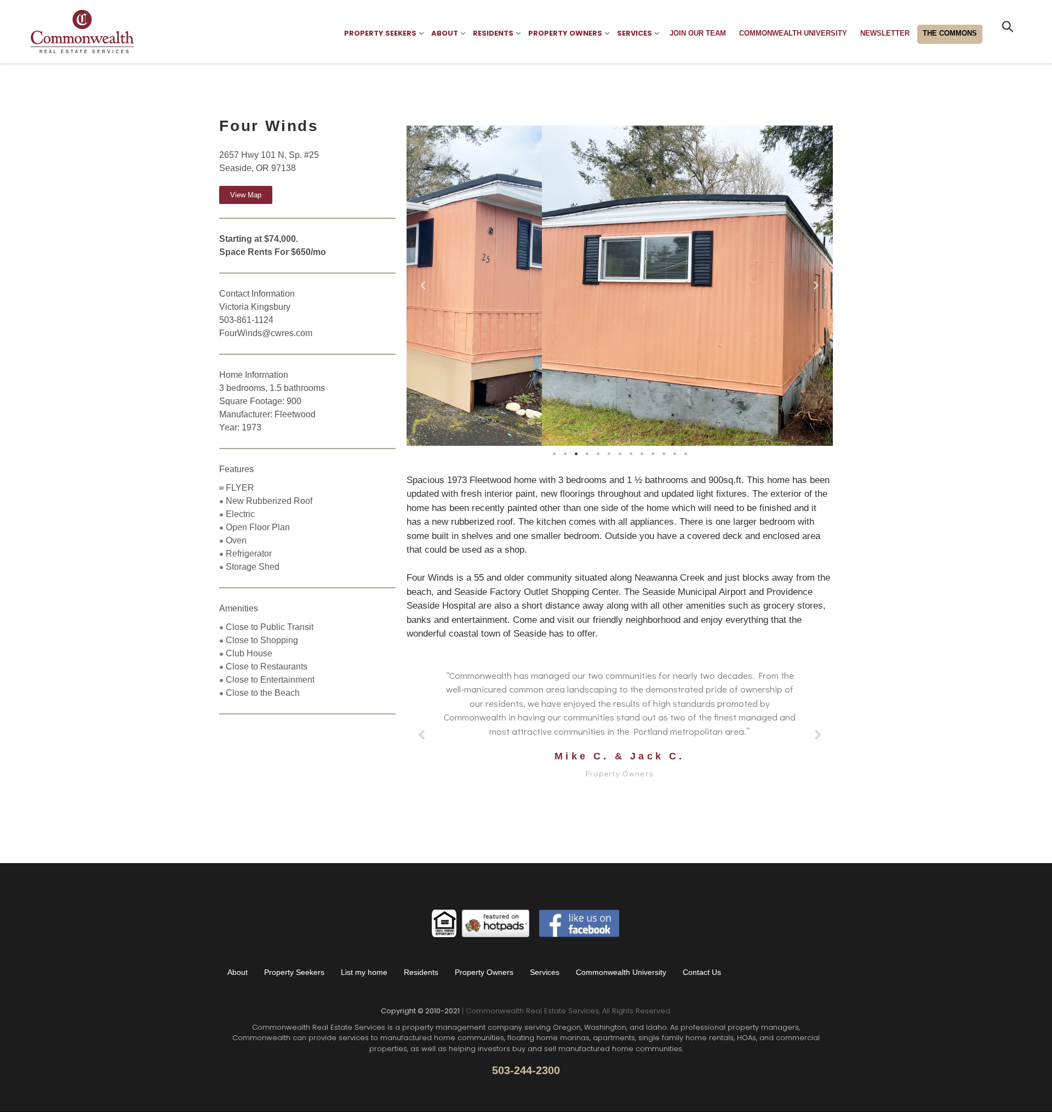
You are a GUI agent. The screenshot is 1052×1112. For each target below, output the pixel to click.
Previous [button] (423, 282)
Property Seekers (294, 972)
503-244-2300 (526, 1070)
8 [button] (630, 454)
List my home (364, 972)
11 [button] (663, 454)
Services (544, 972)
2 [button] (564, 454)
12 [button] (674, 454)
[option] (620, 286)
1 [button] (553, 454)
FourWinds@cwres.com (265, 333)
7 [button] (619, 454)
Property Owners (484, 972)
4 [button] (586, 454)
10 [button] (652, 454)
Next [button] (816, 282)
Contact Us (702, 972)
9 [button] (641, 454)
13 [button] (685, 454)
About (237, 972)
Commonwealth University (621, 972)
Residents (421, 972)
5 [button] (597, 454)
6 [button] (608, 454)
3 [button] (575, 454)
